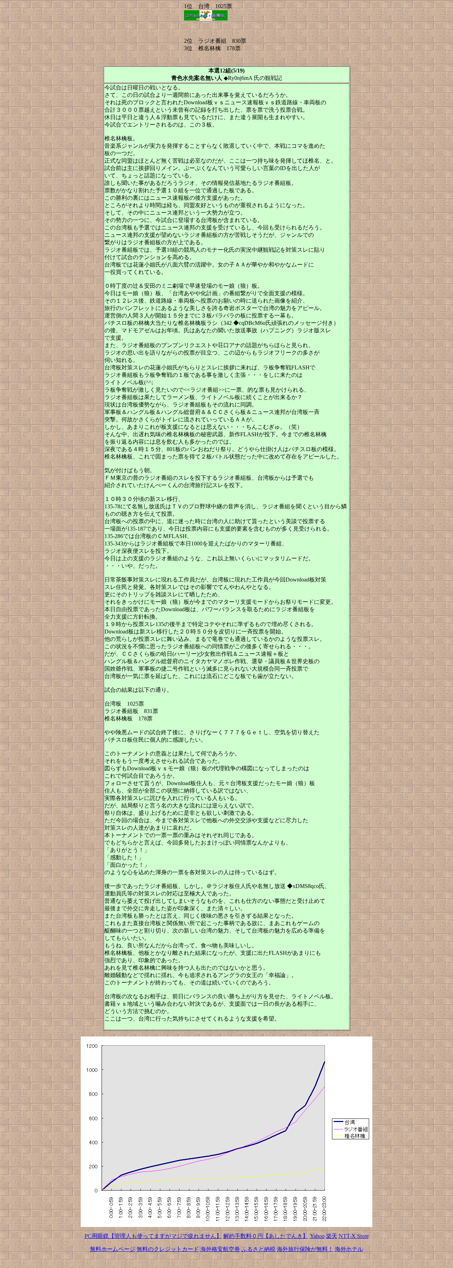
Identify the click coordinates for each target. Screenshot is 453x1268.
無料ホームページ (112, 1249)
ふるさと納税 (258, 1249)
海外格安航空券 (220, 1249)
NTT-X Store (354, 1236)
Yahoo (317, 1236)
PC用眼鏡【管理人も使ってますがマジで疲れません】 (153, 1236)
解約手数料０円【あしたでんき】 (265, 1236)
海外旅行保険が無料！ (305, 1249)
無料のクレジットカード (168, 1249)
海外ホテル (349, 1249)
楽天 (331, 1236)
